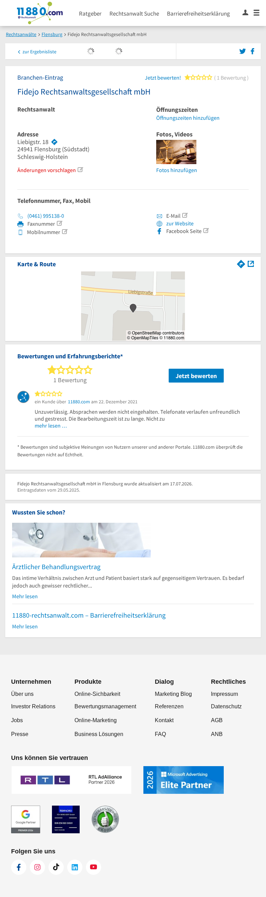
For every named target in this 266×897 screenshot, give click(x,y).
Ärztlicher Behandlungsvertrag (56, 566)
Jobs (17, 720)
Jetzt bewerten (196, 376)
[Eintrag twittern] (243, 50)
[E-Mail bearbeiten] (184, 215)
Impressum (224, 694)
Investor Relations (33, 706)
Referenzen (169, 706)
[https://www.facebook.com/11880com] (18, 867)
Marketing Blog (173, 694)
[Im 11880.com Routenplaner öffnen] (241, 263)
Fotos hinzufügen (176, 170)
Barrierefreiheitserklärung (198, 13)
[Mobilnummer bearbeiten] (64, 231)
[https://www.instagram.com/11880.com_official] (37, 867)
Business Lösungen (98, 734)
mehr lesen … (51, 425)
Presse (19, 734)
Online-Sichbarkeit (97, 694)
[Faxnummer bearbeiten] (59, 223)
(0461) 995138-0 (45, 215)
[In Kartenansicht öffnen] (251, 263)
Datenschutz (226, 706)
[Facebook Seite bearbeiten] (205, 230)
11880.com (79, 401)
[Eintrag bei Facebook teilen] (252, 50)
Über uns (22, 694)
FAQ (160, 734)
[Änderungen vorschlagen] (80, 169)
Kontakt (164, 720)
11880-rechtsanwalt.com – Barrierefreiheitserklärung (89, 615)
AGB (217, 720)
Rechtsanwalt (36, 109)
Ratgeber (90, 13)
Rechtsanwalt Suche (134, 13)
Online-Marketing (95, 720)
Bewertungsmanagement (105, 706)
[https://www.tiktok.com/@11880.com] (56, 867)
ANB (217, 734)
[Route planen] (54, 142)
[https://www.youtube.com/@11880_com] (93, 867)
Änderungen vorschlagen (46, 170)
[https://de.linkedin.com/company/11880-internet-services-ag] (74, 867)
